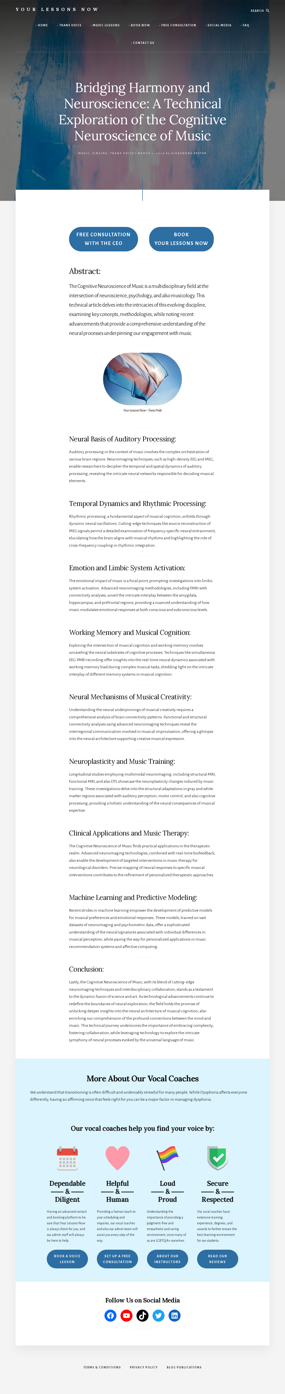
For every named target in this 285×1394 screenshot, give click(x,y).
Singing (100, 153)
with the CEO (103, 239)
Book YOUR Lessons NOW (181, 239)
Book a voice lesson (67, 1259)
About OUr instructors (167, 1259)
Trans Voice (122, 153)
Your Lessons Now (58, 9)
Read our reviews (217, 1259)
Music (84, 153)
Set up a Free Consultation (117, 1259)
